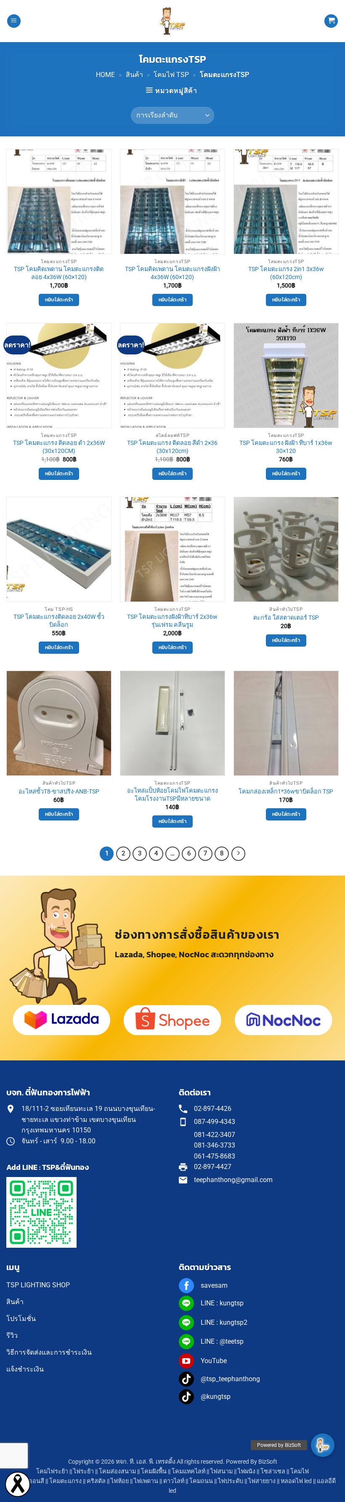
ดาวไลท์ (173, 1481)
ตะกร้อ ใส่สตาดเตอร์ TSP (286, 617)
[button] (14, 21)
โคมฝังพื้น (154, 1471)
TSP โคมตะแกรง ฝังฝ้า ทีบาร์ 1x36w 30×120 (285, 447)
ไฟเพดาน (146, 1481)
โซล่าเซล (272, 1471)
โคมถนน (201, 1481)
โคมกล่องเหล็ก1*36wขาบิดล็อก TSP (286, 791)
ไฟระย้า (83, 1471)
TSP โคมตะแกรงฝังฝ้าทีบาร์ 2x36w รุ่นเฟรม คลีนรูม (172, 620)
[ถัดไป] (238, 854)
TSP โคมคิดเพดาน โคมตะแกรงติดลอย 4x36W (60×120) (59, 273)
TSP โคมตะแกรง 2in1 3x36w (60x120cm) (286, 273)
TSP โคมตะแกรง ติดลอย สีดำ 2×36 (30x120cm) (172, 447)
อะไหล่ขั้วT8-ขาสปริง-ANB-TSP (59, 791)
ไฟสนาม (221, 1471)
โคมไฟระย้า (52, 1471)
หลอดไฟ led (296, 1481)
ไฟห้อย (120, 1481)
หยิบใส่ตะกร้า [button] (59, 300)
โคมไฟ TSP (171, 75)
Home (105, 75)
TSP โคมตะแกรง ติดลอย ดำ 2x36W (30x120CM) (59, 447)
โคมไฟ (299, 1471)
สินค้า (134, 75)
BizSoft (267, 1461)
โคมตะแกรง (65, 1481)
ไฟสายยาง (262, 1481)
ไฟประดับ (230, 1481)
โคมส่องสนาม (117, 1471)
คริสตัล (96, 1481)
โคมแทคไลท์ (188, 1471)
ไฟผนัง (246, 1471)
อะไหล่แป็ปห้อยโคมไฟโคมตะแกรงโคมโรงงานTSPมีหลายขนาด (172, 794)
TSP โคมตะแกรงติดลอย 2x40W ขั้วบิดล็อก (58, 620)
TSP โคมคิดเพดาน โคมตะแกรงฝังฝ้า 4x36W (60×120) (172, 273)
